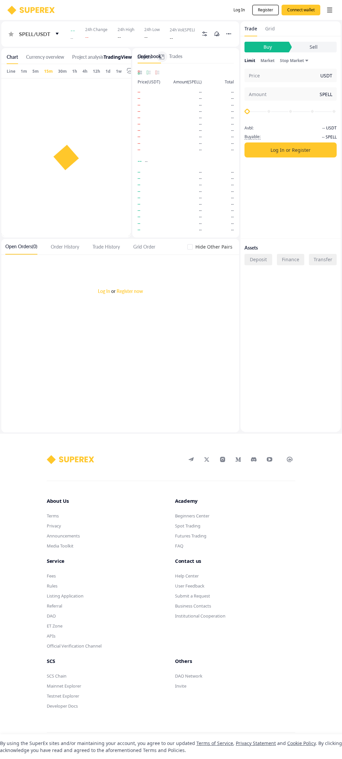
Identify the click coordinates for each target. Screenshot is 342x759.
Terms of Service (214, 743)
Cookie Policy (301, 743)
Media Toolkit (60, 546)
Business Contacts (193, 606)
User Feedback (189, 586)
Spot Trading (187, 526)
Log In (104, 291)
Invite (180, 686)
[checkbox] (211, 247)
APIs (51, 636)
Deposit (258, 259)
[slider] (247, 111)
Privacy (54, 526)
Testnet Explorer (63, 696)
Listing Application (65, 596)
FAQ (179, 546)
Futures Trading (190, 536)
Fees (51, 576)
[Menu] (329, 10)
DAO (51, 616)
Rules (52, 586)
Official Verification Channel (74, 646)
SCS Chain (56, 676)
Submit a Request (192, 596)
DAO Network (188, 676)
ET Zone (54, 626)
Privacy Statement (256, 743)
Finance (290, 259)
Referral (54, 606)
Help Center (187, 576)
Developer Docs (62, 706)
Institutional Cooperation (200, 616)
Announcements (63, 536)
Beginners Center (192, 516)
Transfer (323, 259)
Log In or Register (291, 150)
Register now (130, 291)
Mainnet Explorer (64, 686)
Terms (53, 516)
